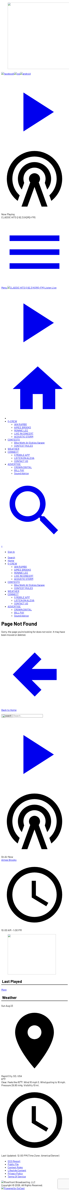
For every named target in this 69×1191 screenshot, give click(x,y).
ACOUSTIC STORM (23, 436)
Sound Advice (21, 473)
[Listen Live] (34, 110)
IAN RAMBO (20, 424)
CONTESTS (14, 439)
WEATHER (13, 448)
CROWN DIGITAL (23, 467)
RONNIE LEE (21, 430)
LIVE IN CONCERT (23, 433)
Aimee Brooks (9, 859)
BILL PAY (19, 470)
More (4, 989)
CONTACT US (21, 461)
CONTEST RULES (23, 445)
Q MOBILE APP (22, 454)
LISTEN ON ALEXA (24, 457)
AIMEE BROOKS (22, 427)
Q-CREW (12, 421)
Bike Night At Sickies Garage (29, 442)
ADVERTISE (14, 464)
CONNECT (13, 451)
